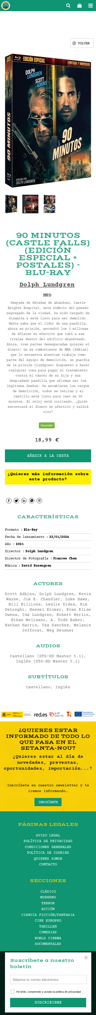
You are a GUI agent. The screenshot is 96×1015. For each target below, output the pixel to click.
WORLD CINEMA (48, 938)
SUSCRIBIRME (48, 1002)
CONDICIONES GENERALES (48, 847)
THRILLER (48, 927)
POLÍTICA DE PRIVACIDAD (48, 841)
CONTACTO (48, 864)
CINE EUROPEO (48, 921)
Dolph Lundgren (47, 285)
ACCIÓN (48, 909)
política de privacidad (68, 991)
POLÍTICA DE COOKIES (48, 853)
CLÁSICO (48, 892)
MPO (47, 295)
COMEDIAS (48, 932)
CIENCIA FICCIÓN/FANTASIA (48, 915)
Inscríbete (48, 802)
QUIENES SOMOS (48, 859)
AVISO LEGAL (48, 835)
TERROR (48, 903)
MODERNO (48, 897)
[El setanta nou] (6, 6)
